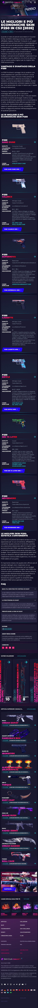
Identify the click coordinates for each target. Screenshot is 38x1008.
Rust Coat (8, 800)
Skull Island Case (18, 224)
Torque (6, 785)
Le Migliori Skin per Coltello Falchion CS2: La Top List (19, 848)
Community (3, 17)
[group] (6, 908)
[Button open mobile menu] (35, 2)
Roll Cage (8, 861)
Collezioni (10, 17)
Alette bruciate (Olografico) (12, 768)
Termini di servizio (6, 944)
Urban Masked (11, 846)
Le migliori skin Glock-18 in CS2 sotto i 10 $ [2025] (19, 755)
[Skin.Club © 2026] (11, 959)
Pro (21, 953)
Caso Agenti (4, 1001)
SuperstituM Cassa (19, 463)
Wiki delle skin (24, 949)
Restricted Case (18, 521)
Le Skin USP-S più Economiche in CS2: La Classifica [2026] (19, 787)
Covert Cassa (17, 464)
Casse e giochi (5, 949)
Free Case (15, 523)
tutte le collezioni (21, 656)
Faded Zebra (10, 831)
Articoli (4, 921)
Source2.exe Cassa (19, 466)
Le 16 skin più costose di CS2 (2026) (17, 740)
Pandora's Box (11, 738)
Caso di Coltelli (5, 998)
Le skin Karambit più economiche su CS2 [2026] (19, 802)
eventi (3, 932)
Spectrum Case (17, 403)
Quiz (2, 925)
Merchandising (5, 953)
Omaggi (22, 925)
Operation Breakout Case (21, 284)
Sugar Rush (9, 815)
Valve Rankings (25, 932)
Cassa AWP (23, 998)
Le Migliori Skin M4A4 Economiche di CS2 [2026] (19, 725)
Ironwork (8, 753)
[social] (2, 984)
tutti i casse (26, 898)
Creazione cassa (6, 935)
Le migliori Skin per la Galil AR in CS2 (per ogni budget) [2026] (19, 817)
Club (21, 935)
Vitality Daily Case (19, 163)
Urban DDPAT (10, 723)
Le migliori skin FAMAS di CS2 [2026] (17, 863)
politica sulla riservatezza (27, 941)
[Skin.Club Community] (12, 2)
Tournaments (5, 928)
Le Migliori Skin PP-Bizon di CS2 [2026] (19, 683)
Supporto (4, 941)
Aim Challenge (25, 928)
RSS (21, 944)
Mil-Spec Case (17, 223)
